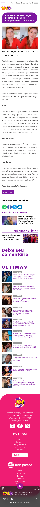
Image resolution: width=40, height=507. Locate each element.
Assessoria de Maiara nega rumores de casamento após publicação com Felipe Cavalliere (23, 312)
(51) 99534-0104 (24, 418)
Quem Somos (20, 447)
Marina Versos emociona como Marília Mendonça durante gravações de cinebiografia (24, 335)
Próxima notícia (25, 230)
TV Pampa (20, 478)
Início (20, 439)
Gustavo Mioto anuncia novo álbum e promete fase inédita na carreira (24, 288)
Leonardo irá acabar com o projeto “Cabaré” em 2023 (11, 237)
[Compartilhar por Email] (19, 207)
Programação (20, 444)
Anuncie (20, 450)
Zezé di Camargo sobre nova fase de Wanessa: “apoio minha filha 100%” (27, 220)
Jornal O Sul (20, 481)
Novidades (20, 442)
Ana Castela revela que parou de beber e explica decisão (25, 370)
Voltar (8, 192)
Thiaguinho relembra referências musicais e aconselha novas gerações (25, 359)
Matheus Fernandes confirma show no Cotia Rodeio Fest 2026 (24, 346)
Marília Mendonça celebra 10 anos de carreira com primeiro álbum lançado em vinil (24, 323)
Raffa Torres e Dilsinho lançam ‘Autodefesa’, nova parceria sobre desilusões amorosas (24, 276)
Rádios (20, 476)
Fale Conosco (20, 455)
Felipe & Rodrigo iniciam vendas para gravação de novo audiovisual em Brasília (24, 300)
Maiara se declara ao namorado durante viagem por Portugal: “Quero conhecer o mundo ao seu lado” (24, 383)
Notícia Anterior (15, 212)
